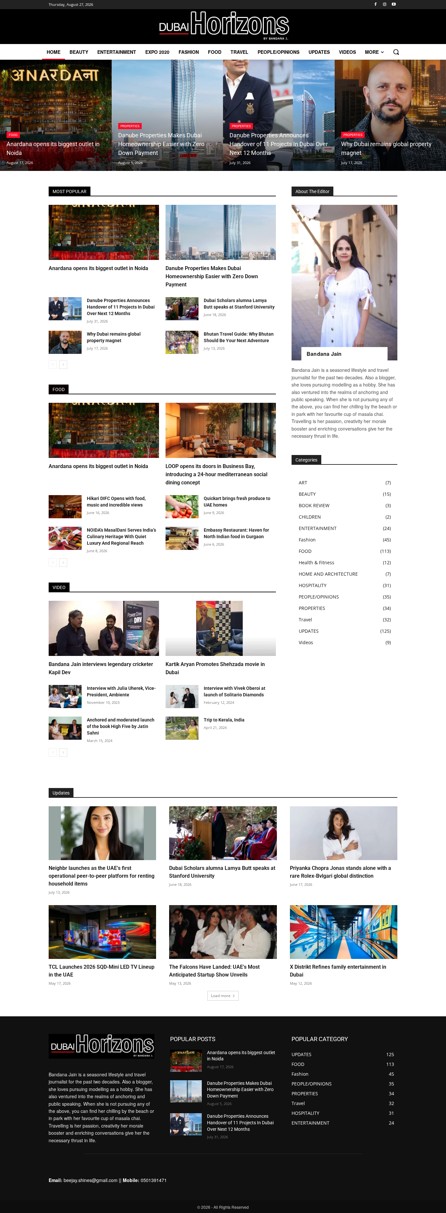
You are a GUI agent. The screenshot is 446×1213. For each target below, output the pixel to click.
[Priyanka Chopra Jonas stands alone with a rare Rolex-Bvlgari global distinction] (343, 833)
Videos (306, 642)
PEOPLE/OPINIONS (319, 597)
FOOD (13, 135)
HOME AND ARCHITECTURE (328, 574)
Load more (221, 995)
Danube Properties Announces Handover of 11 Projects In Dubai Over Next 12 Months (121, 307)
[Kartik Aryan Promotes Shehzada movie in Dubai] (221, 628)
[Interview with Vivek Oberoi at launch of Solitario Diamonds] (182, 696)
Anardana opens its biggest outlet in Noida (98, 268)
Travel (305, 619)
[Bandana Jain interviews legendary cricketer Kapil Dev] (104, 628)
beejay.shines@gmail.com (91, 1180)
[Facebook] (375, 4)
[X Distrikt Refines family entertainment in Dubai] (343, 932)
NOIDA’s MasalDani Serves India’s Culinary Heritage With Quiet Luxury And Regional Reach (121, 536)
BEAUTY (307, 494)
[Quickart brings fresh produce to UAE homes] (182, 506)
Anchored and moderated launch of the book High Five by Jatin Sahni (120, 726)
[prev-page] (53, 364)
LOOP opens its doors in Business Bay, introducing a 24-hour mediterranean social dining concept (216, 474)
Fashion (307, 540)
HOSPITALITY (313, 585)
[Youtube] (393, 4)
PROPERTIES (129, 126)
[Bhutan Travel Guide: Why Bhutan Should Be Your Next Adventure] (182, 342)
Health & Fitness (316, 562)
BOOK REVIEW (314, 505)
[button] (396, 52)
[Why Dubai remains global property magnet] (65, 342)
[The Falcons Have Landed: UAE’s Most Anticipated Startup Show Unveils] (223, 932)
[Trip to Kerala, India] (182, 728)
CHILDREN (310, 517)
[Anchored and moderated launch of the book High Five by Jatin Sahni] (65, 728)
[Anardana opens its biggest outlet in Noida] (56, 115)
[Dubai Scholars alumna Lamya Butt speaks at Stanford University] (182, 308)
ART (303, 482)
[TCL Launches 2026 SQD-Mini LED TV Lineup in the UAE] (102, 932)
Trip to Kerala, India (224, 719)
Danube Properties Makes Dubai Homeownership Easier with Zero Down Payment (212, 276)
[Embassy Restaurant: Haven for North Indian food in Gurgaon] (182, 538)
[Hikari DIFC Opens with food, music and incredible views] (65, 506)
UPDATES (309, 631)
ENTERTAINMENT (318, 528)
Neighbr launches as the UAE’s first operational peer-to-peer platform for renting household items (101, 876)
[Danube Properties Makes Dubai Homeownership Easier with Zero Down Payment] (167, 115)
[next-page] (63, 364)
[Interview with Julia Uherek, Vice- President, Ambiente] (65, 696)
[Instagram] (384, 4)
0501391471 (154, 1180)
